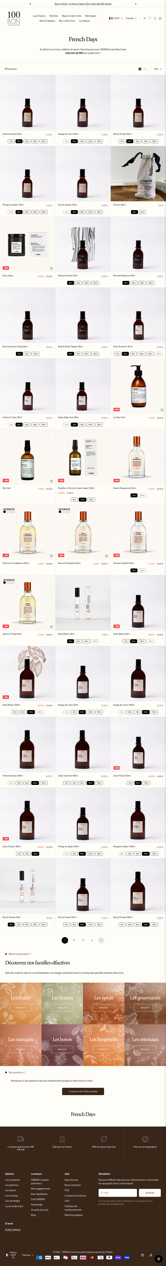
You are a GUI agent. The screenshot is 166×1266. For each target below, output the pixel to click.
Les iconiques (12, 1179)
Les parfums (11, 1185)
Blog (33, 1215)
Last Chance (39, 16)
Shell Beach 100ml (11, 705)
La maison (10, 1190)
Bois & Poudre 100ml (122, 918)
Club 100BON (38, 1199)
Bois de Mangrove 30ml (124, 276)
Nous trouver (71, 1179)
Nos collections (67, 21)
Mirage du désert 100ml (124, 847)
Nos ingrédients (39, 1194)
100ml (35, 141)
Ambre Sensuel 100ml (13, 776)
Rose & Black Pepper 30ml (70, 347)
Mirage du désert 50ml (68, 847)
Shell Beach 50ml (121, 634)
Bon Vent (7, 488)
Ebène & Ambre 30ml (68, 276)
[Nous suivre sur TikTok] (151, 1255)
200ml (91, 500)
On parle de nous (39, 1209)
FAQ (67, 1190)
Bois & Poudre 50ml (67, 918)
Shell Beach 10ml (66, 634)
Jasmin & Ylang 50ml (12, 634)
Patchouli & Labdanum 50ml (16, 563)
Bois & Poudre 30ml (122, 134)
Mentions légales (74, 1215)
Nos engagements (40, 1188)
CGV (67, 1200)
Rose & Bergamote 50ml (124, 488)
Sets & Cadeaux (47, 21)
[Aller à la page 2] (101, 940)
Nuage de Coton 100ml (123, 705)
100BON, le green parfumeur (40, 1181)
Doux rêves (8, 276)
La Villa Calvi (119, 417)
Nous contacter (73, 1185)
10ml (11, 141)
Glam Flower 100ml (12, 847)
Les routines (11, 1195)
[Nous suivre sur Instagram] (142, 1255)
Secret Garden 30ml (67, 205)
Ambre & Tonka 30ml (12, 417)
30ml (74, 500)
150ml (44, 141)
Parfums (53, 16)
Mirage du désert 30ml (13, 205)
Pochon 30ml (119, 205)
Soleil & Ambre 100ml (68, 776)
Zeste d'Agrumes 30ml (68, 417)
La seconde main (14, 1206)
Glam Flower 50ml (122, 776)
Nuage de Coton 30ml (68, 134)
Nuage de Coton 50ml (68, 705)
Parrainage (36, 1204)
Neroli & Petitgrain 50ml (69, 563)
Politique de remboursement (73, 1208)
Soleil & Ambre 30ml (12, 134)
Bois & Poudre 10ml (12, 918)
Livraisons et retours (75, 1195)
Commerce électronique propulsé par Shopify (91, 1252)
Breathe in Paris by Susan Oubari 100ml (76, 488)
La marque (84, 21)
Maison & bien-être (71, 16)
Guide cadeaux (13, 1229)
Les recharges (12, 1200)
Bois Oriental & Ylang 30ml (15, 347)
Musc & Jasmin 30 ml (123, 347)
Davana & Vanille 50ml (123, 563)
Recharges (90, 16)
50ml (27, 141)
